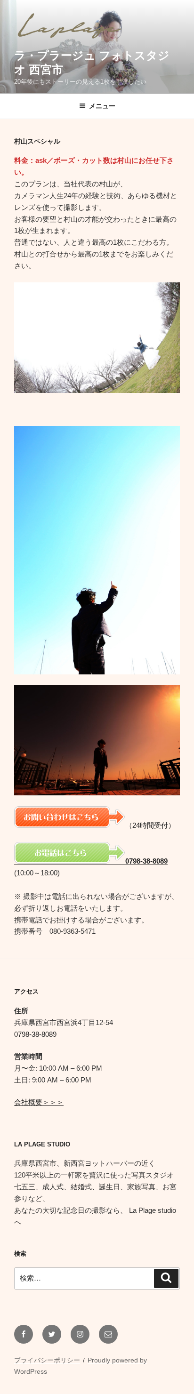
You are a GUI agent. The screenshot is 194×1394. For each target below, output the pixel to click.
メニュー (102, 106)
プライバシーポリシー (47, 1360)
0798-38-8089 (35, 1034)
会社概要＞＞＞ (39, 1102)
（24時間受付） (150, 825)
